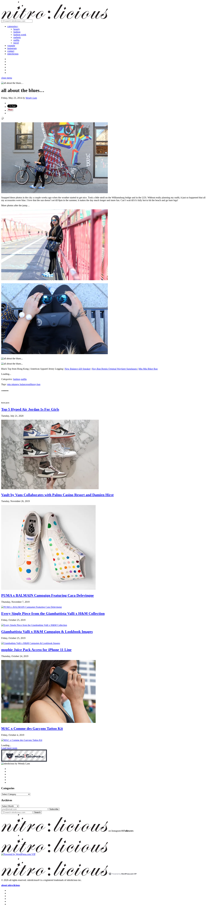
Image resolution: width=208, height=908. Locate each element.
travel (16, 43)
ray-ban (36, 384)
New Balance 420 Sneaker (77, 369)
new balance (21, 384)
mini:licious (12, 53)
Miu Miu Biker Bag (148, 369)
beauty (16, 29)
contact (10, 51)
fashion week (19, 34)
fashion (16, 32)
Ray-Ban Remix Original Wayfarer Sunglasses (114, 369)
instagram (12, 48)
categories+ (12, 26)
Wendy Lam (31, 98)
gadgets (17, 37)
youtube (11, 45)
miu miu (11, 384)
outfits (16, 40)
